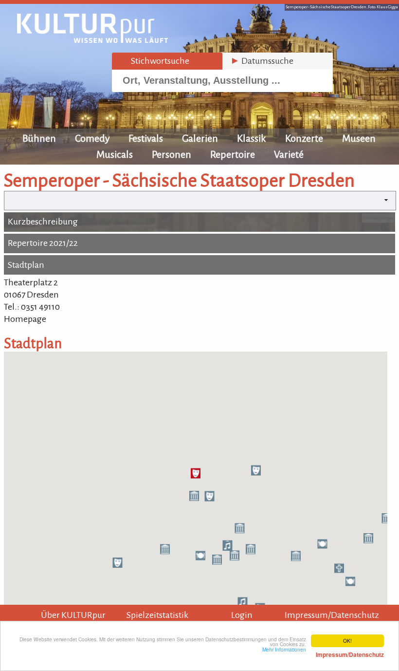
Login (242, 615)
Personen (171, 154)
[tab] (167, 61)
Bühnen (39, 138)
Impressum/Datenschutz (332, 615)
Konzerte (304, 138)
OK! (347, 640)
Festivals (145, 138)
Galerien (200, 138)
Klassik (251, 138)
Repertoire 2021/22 (43, 243)
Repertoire (232, 154)
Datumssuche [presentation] (261, 61)
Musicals (114, 154)
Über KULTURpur (73, 615)
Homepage (25, 319)
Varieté (289, 154)
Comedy (92, 138)
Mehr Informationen (323, 652)
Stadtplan (26, 265)
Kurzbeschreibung (43, 221)
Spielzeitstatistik (157, 615)
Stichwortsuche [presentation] (154, 61)
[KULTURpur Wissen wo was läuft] (92, 40)
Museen (359, 138)
